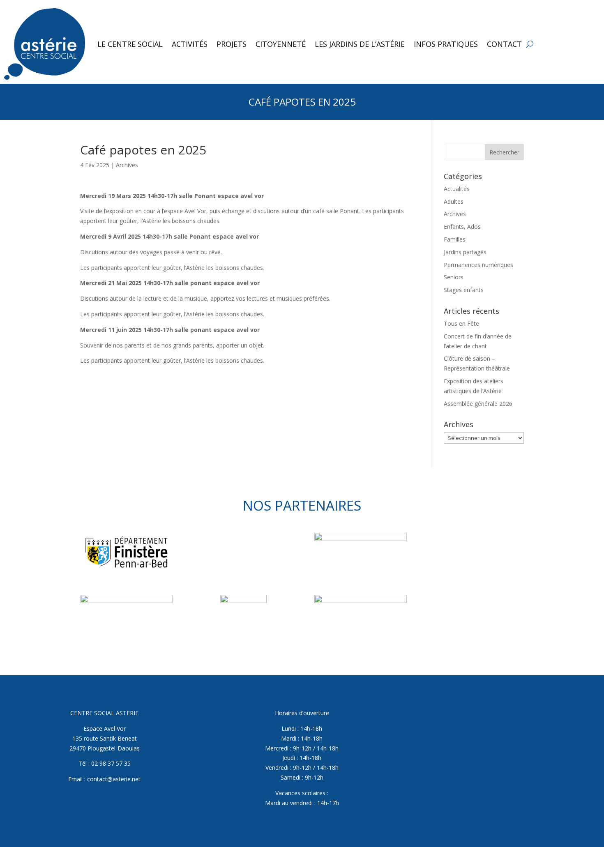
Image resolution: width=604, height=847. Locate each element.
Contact (504, 44)
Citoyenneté (281, 44)
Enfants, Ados (462, 226)
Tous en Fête (461, 323)
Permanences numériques (478, 265)
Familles (455, 239)
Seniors (453, 277)
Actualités (457, 189)
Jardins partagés (465, 252)
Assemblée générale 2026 (478, 403)
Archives (127, 165)
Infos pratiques (446, 44)
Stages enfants (464, 290)
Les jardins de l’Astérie (360, 44)
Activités (189, 44)
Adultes (453, 201)
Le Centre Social (130, 44)
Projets (232, 44)
